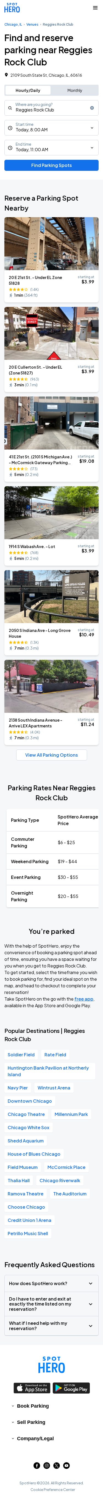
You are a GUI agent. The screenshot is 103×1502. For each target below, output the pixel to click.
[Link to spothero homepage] (51, 1365)
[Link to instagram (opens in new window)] (46, 1467)
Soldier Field (21, 1054)
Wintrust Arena (54, 1088)
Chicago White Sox (28, 1127)
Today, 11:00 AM (32, 149)
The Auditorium (70, 1194)
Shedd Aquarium (26, 1141)
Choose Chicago (26, 1207)
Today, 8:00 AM (32, 129)
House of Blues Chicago (34, 1154)
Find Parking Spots (51, 165)
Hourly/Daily (28, 90)
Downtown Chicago (30, 1101)
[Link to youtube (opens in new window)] (66, 1467)
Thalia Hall (19, 1180)
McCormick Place (66, 1167)
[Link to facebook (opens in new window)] (37, 1467)
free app (83, 999)
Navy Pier (18, 1088)
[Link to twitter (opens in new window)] (56, 1467)
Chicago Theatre (26, 1114)
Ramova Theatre (25, 1194)
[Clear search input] (92, 108)
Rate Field (55, 1054)
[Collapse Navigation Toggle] (95, 7)
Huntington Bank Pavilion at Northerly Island (48, 1071)
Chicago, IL (13, 24)
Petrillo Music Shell (28, 1233)
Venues (32, 24)
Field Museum (23, 1167)
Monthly (75, 90)
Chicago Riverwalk (60, 1180)
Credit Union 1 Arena (29, 1220)
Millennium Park (71, 1114)
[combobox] (51, 108)
